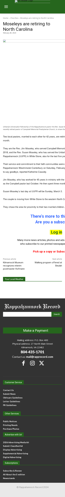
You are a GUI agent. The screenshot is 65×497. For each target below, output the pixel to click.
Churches (14, 18)
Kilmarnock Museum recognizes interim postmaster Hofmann (14, 265)
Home (5, 18)
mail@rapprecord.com (39, 356)
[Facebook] (23, 363)
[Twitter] (41, 363)
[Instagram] (32, 363)
